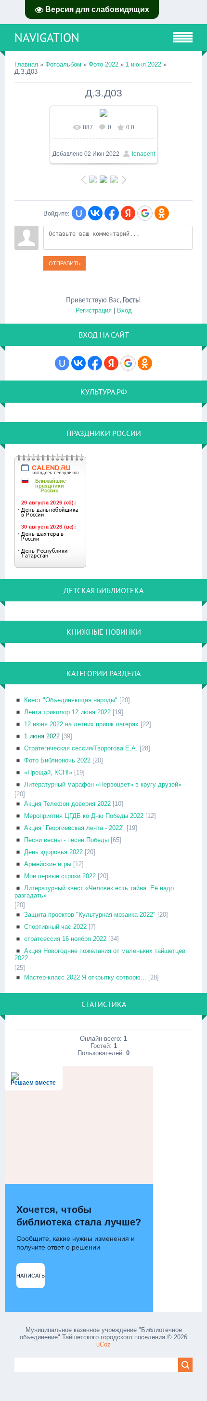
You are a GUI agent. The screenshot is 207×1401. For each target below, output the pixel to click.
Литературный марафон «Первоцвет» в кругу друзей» (102, 784)
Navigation (46, 37)
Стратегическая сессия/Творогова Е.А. (81, 748)
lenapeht (143, 153)
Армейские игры (47, 864)
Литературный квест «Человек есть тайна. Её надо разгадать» (94, 891)
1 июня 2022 (143, 64)
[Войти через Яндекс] (128, 213)
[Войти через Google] (145, 213)
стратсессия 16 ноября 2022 (65, 938)
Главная (26, 64)
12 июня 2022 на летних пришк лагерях (81, 724)
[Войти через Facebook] (111, 213)
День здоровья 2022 (53, 852)
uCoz (103, 1344)
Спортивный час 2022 (55, 926)
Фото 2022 (103, 64)
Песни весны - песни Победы (66, 839)
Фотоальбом (63, 64)
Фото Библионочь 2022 (57, 760)
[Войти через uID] (79, 213)
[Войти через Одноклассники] (162, 213)
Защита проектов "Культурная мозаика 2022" (89, 914)
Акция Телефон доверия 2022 (67, 803)
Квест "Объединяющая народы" (70, 700)
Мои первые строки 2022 (60, 876)
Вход (124, 310)
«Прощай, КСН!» (48, 772)
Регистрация (94, 310)
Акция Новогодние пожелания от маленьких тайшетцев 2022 (99, 954)
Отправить (64, 263)
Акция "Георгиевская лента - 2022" (74, 827)
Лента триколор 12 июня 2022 (67, 712)
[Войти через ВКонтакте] (95, 213)
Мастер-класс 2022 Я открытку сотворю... (85, 977)
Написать (30, 1276)
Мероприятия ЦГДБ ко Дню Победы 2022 (83, 815)
